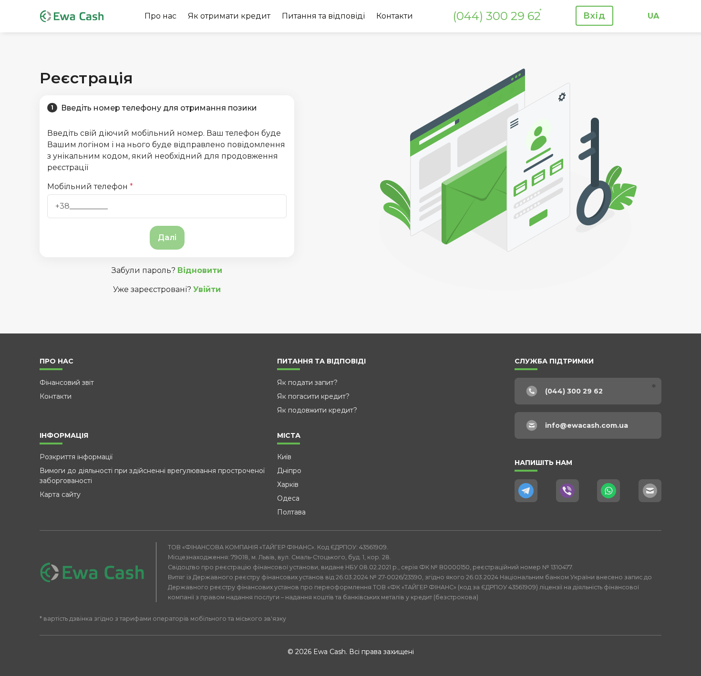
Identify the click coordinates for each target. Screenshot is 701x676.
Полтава (291, 512)
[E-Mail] (650, 490)
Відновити (199, 270)
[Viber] (567, 490)
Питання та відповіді (323, 15)
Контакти (394, 15)
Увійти (207, 289)
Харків (288, 484)
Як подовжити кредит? (317, 410)
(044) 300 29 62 (497, 16)
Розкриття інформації (76, 457)
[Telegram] (526, 490)
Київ (284, 457)
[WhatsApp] (608, 490)
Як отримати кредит (229, 15)
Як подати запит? (307, 382)
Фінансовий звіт (67, 382)
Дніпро (289, 470)
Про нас (160, 15)
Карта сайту (60, 494)
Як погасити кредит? (313, 396)
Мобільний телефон (90, 186)
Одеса (288, 498)
